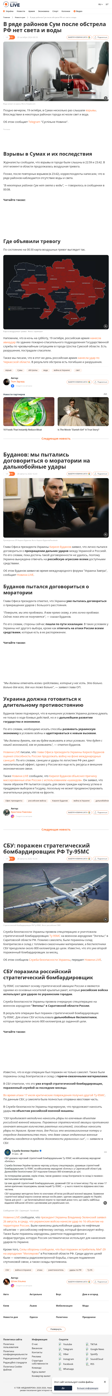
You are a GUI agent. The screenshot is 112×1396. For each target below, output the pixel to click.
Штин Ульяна (18, 1281)
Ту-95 (89, 1270)
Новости (21, 11)
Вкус (58, 1294)
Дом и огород (90, 1294)
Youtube (67, 1344)
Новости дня (20, 17)
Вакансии (37, 1348)
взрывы (91, 110)
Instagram (68, 1359)
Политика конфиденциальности (15, 1353)
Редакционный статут (15, 1358)
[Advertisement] (53, 138)
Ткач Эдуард (17, 381)
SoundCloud (96, 1359)
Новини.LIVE (25, 575)
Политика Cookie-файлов (12, 1368)
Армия (31, 11)
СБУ (7, 1270)
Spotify (94, 1354)
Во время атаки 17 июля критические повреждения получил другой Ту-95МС (54, 1095)
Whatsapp (68, 1368)
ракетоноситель (56, 1270)
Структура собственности (40, 1362)
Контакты (37, 1352)
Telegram (34, 122)
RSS (92, 1364)
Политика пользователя (10, 1346)
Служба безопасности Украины (49, 960)
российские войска (37, 800)
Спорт (55, 11)
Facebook (68, 1364)
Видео (79, 11)
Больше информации (87, 1388)
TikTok (93, 1344)
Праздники (89, 1317)
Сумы (19, 370)
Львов (33, 1305)
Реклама (36, 1356)
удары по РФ (75, 1270)
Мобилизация (64, 1305)
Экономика (43, 11)
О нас (35, 1344)
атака (39, 1270)
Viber (66, 1354)
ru (99, 4)
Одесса (34, 1317)
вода (45, 370)
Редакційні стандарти (15, 1362)
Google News (97, 1349)
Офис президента (13, 800)
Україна (9, 11)
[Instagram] (12, 816)
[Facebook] (12, 386)
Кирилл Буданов (60, 547)
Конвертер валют (41, 1375)
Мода (85, 1305)
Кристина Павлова (21, 811)
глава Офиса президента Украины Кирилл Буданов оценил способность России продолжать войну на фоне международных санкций (53, 756)
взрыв (8, 370)
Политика (62, 1317)
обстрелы (32, 370)
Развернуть (56, 1329)
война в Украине (62, 370)
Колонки (66, 11)
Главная (6, 17)
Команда (36, 1367)
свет (78, 370)
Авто (6, 1294)
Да (63, 1388)
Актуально (36, 1294)
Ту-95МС (54, 936)
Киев (6, 1305)
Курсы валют (39, 1371)
